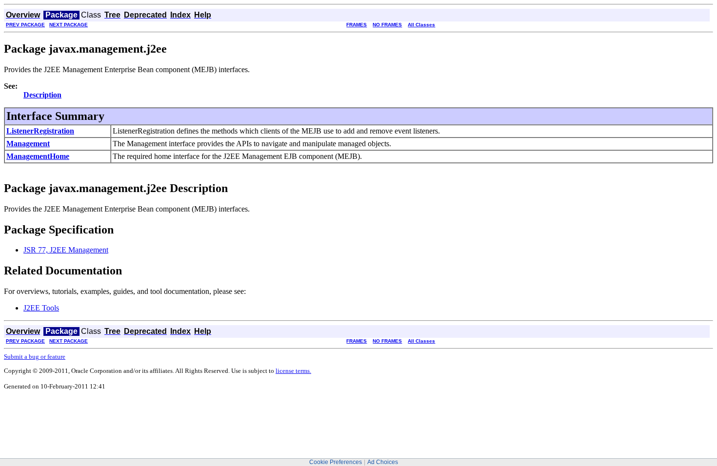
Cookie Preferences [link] (335, 462)
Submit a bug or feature (34, 356)
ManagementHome (37, 156)
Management (28, 143)
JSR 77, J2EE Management (65, 250)
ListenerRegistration (40, 131)
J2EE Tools (41, 308)
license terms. (293, 370)
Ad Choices (382, 462)
